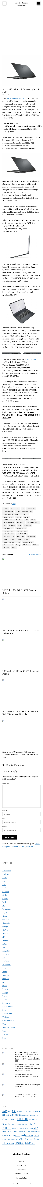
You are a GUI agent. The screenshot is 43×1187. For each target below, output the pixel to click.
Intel (4, 944)
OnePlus (5, 978)
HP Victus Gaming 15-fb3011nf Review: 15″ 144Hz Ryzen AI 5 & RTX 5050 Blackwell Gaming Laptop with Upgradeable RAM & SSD (27, 1057)
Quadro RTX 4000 (23, 539)
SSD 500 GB (29, 1136)
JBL (3, 947)
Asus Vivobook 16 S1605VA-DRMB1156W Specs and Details (26, 1076)
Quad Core (8, 1135)
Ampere (26, 1115)
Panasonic (6, 989)
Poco (4, 996)
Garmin (5, 919)
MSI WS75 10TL (22, 534)
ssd (19, 542)
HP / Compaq (16, 1124)
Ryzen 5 (17, 1136)
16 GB (19, 1111)
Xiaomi (5, 1034)
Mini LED (12, 525)
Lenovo (5, 954)
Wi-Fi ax (6, 548)
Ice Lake (24, 1124)
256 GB (32, 1112)
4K (23, 509)
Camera (5, 891)
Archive (21, 1161)
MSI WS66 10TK (21, 528)
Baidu (4, 888)
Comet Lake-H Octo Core (11, 514)
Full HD (26, 517)
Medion (5, 961)
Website (4, 827)
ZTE (4, 1038)
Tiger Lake (24, 1139)
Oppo (4, 982)
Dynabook (6, 909)
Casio (4, 895)
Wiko (4, 1031)
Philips (5, 992)
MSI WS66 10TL (8, 531)
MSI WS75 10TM (9, 536)
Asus (4, 884)
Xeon (13, 548)
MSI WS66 (31, 359)
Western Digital (8, 1027)
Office (33, 1131)
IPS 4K (33, 520)
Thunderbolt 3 (8, 545)
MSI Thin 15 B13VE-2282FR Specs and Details (20, 591)
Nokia (4, 971)
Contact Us (21, 1165)
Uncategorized (8, 1020)
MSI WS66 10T (8, 528)
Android (5, 874)
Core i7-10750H (8, 517)
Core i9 (18, 517)
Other (4, 985)
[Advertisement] (21, 31)
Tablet (8, 1139)
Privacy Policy (21, 1178)
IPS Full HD (20, 522)
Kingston (6, 951)
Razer (4, 999)
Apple (4, 881)
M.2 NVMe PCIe (7, 1131)
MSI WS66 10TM (22, 531)
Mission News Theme (14, 1184)
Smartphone (7, 1006)
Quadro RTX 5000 (9, 542)
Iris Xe (25, 1128)
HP (3, 937)
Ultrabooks (26, 545)
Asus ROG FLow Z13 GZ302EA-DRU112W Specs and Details (26, 1096)
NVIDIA (5, 975)
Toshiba (5, 1017)
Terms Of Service (21, 1173)
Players (37, 1132)
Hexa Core (19, 520)
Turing (18, 545)
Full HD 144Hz (8, 520)
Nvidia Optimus (18, 1131)
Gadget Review (21, 3)
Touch (31, 1139)
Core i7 (25, 514)
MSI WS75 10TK (9, 534)
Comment (5, 784)
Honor (5, 933)
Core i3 (35, 1115)
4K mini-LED (31, 509)
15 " (12, 509)
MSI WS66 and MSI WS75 (16, 98)
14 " (9, 1111)
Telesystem (7, 1013)
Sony (4, 1010)
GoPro (5, 930)
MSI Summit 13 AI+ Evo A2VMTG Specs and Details (20, 632)
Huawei (5, 940)
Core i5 (6, 1119)
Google (5, 926)
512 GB (9, 1114)
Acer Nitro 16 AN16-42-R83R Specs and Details (27, 1086)
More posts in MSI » (35, 554)
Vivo (4, 1024)
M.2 (5, 525)
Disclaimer (22, 1169)
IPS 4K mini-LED (9, 522)
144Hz (6, 509)
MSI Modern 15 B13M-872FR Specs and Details (20, 672)
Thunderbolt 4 (15, 1139)
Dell (4, 902)
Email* (4, 819)
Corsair (5, 898)
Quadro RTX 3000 (9, 539)
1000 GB (17, 1114)
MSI (4, 968)
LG (3, 957)
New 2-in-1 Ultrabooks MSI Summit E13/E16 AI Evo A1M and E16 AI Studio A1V (20, 754)
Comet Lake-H (8, 511)
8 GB (4, 1111)
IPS (27, 520)
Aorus (4, 877)
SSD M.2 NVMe (28, 542)
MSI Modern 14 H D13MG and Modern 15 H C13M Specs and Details (21, 712)
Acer (4, 867)
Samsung (6, 1003)
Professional (31, 536)
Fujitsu (5, 912)
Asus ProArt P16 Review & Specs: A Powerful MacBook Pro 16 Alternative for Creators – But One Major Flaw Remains (27, 1067)
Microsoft (6, 964)
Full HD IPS (33, 1119)
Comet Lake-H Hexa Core (24, 511)
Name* (4, 811)
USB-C (35, 545)
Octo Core (20, 536)
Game (4, 916)
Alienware (6, 870)
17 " (18, 509)
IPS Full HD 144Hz (32, 522)
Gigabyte (6, 923)
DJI (3, 905)
